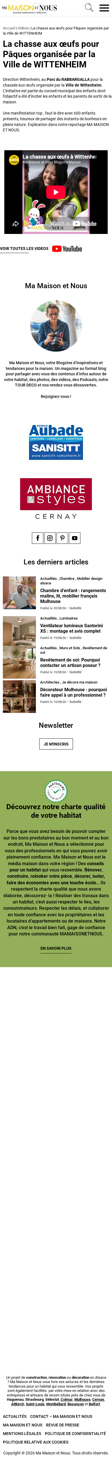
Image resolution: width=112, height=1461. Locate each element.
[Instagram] (50, 538)
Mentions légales (22, 1433)
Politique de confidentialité (75, 1433)
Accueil (9, 28)
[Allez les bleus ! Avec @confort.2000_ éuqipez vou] (56, 1328)
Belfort (94, 1404)
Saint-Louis (35, 1404)
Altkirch (17, 1404)
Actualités (14, 1416)
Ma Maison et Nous (22, 1425)
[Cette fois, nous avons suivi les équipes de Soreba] (56, 1067)
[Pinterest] (62, 538)
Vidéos (23, 28)
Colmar (67, 1399)
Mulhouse (82, 1399)
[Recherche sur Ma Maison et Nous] (88, 8)
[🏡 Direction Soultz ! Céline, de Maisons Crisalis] (56, 1263)
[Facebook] (37, 538)
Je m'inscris (56, 744)
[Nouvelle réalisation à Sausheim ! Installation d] (56, 1132)
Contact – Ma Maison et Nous (61, 1416)
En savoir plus (56, 948)
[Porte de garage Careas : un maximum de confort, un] (56, 1002)
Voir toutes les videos (24, 248)
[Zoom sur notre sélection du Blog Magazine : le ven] (56, 1197)
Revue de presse (62, 1425)
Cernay (98, 1399)
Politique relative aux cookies (35, 1442)
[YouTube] (74, 538)
